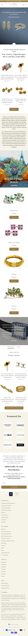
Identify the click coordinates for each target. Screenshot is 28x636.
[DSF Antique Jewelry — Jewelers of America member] (11, 494)
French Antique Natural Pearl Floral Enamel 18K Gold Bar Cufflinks (21, 375)
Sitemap (3, 522)
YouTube (3, 571)
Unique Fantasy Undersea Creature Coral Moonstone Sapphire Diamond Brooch (7, 77)
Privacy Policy (4, 583)
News (2, 550)
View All (14, 217)
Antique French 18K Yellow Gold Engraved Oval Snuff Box (20, 399)
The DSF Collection (5, 531)
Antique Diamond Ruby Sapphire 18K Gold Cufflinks (21, 101)
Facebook (3, 566)
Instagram (3, 562)
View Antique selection (14, 407)
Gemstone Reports (5, 508)
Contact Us (4, 519)
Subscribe (14, 487)
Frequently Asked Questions (8, 503)
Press (2, 548)
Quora (2, 576)
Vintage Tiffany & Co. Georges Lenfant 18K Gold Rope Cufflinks (7, 101)
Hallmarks (3, 543)
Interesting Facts (5, 552)
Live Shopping (4, 555)
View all (14, 109)
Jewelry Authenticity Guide (7, 540)
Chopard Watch (11, 346)
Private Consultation (6, 510)
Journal (3, 545)
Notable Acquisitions (6, 533)
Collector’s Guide (5, 538)
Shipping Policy (5, 517)
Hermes (19, 346)
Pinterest (3, 573)
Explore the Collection (14, 17)
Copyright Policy (5, 588)
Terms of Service (5, 585)
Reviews (3, 512)
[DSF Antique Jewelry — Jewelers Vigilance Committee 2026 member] (17, 494)
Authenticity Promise (6, 505)
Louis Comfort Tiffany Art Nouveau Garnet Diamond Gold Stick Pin (20, 77)
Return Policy (4, 515)
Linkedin (3, 569)
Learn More (14, 340)
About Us (3, 529)
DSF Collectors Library (6, 536)
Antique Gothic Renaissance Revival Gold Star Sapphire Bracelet (7, 399)
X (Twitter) (3, 564)
